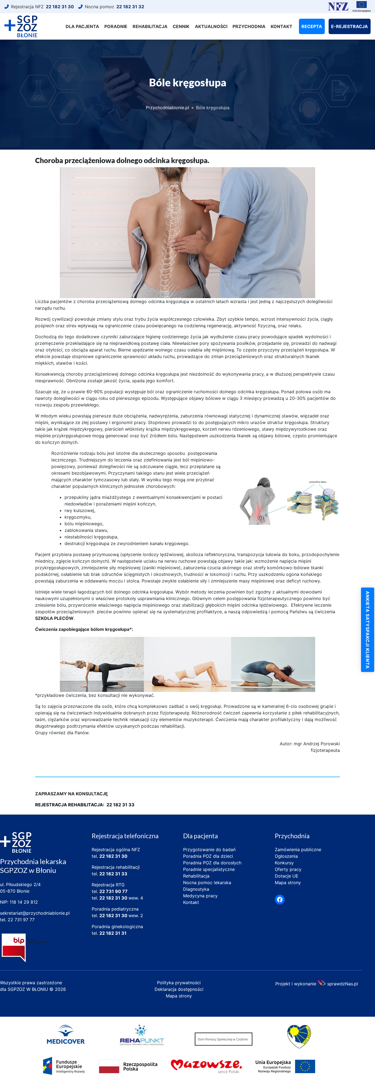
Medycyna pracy (200, 895)
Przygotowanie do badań (209, 849)
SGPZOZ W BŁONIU (28, 989)
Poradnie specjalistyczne (209, 869)
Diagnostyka (196, 889)
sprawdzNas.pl (342, 983)
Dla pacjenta (82, 26)
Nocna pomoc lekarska (207, 882)
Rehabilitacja (150, 26)
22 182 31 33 (113, 873)
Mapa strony (288, 882)
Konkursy (284, 862)
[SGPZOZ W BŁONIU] (20, 26)
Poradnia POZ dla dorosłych (212, 862)
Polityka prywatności (179, 982)
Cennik (181, 26)
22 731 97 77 (21, 919)
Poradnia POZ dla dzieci (208, 856)
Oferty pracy (288, 869)
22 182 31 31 (113, 933)
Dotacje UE (286, 876)
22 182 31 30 (113, 856)
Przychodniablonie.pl (167, 107)
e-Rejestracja (349, 26)
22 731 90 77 (113, 891)
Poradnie (115, 26)
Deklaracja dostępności (179, 989)
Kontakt (281, 26)
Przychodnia (249, 26)
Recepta (311, 26)
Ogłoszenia (286, 856)
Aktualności (211, 26)
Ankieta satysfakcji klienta (367, 630)
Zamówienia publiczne (298, 849)
